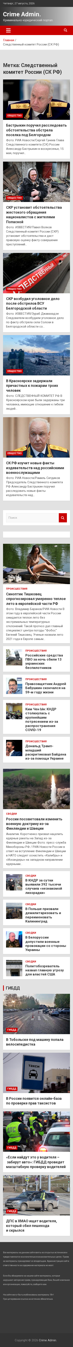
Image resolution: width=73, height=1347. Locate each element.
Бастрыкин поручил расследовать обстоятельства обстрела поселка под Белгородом (36, 130)
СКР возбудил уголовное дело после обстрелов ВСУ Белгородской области (33, 303)
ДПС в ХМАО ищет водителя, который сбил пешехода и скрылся (31, 1226)
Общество (14, 115)
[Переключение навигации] (8, 30)
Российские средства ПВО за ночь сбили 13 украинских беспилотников (44, 661)
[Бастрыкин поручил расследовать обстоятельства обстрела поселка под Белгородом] (36, 99)
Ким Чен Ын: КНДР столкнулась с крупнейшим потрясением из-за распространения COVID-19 (41, 719)
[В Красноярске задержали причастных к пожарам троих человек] (36, 355)
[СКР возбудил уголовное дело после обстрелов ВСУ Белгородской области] (36, 273)
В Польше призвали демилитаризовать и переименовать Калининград (43, 915)
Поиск (63, 517)
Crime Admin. (22, 14)
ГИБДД (13, 988)
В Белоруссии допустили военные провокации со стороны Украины (45, 943)
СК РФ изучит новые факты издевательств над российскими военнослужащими (35, 468)
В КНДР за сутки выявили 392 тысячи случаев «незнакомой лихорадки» (43, 886)
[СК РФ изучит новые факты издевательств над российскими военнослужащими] (36, 437)
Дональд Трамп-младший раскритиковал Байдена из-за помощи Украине (45, 752)
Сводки (11, 813)
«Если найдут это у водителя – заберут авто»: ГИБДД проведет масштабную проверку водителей (36, 1162)
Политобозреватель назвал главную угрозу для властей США (44, 970)
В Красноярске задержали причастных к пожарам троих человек (32, 386)
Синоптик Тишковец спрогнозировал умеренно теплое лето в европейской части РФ (36, 599)
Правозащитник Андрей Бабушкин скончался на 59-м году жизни (45, 688)
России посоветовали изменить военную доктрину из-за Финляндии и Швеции (34, 824)
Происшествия (16, 588)
